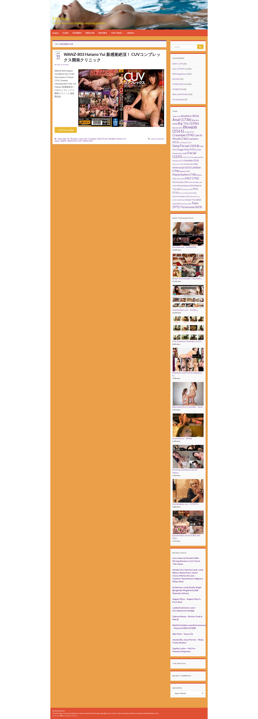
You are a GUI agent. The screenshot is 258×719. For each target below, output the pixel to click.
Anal (181, 119)
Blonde (177, 128)
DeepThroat (102, 139)
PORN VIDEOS (178, 84)
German (177, 161)
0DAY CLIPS (177, 64)
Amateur (190, 116)
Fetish (186, 157)
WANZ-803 (88, 141)
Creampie (92, 139)
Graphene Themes (71, 716)
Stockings (186, 204)
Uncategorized (178, 99)
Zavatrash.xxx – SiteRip (182, 438)
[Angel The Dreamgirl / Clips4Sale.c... (187, 278)
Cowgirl (189, 132)
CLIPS (65, 33)
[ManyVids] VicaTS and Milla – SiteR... (188, 407)
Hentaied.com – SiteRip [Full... (184, 247)
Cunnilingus (185, 142)
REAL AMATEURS (180, 94)
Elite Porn (60, 18)
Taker (59, 65)
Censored (82, 139)
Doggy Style (186, 149)
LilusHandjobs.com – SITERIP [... (185, 504)
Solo (176, 203)
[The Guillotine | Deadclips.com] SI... (187, 341)
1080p (176, 116)
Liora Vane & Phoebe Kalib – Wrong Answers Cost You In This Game (186, 561)
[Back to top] (252, 713)
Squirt (57, 141)
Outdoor (187, 189)
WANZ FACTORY (74, 141)
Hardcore (177, 164)
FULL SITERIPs (178, 69)
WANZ (63, 141)
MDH (181, 179)
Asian (60, 139)
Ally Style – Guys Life (182, 634)
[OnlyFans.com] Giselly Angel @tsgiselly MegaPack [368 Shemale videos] (186, 590)
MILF (192, 178)
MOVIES (102, 33)
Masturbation (184, 174)
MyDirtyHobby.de (185, 186)
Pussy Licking (185, 193)
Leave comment (157, 139)
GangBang (197, 157)
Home (55, 33)
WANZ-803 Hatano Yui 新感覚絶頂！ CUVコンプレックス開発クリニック (112, 57)
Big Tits (66, 139)
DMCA (130, 33)
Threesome (191, 207)
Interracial (181, 167)
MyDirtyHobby (180, 182)
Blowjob (74, 139)
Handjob (112, 139)
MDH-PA (90, 33)
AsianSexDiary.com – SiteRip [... (185, 310)
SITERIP (181, 200)
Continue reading (66, 130)
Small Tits (193, 199)
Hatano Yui (121, 139)
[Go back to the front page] (129, 15)
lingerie (184, 171)
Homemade (191, 164)
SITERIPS (77, 33)
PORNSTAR (177, 89)
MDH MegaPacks (179, 74)
